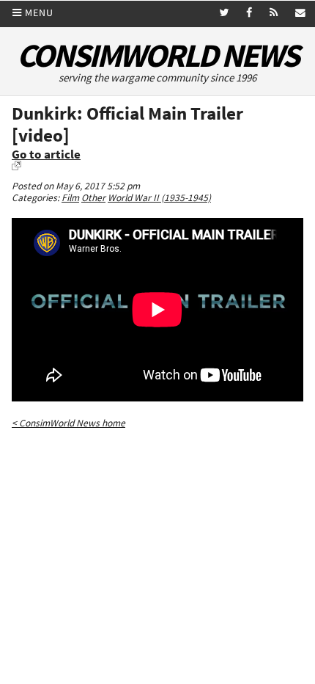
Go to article (46, 154)
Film (70, 198)
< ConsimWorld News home (68, 423)
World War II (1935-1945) (159, 198)
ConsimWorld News (157, 55)
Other (93, 198)
